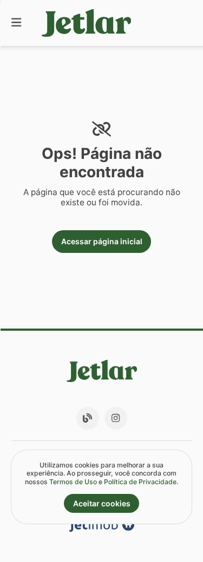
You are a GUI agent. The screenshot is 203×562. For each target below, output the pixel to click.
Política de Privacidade (140, 482)
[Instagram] (115, 418)
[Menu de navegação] (16, 23)
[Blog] (87, 418)
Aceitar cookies (101, 503)
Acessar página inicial (101, 241)
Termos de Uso (73, 482)
